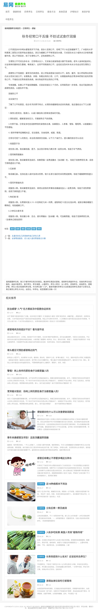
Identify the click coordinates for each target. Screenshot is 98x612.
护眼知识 (74, 11)
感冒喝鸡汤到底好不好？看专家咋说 (25, 329)
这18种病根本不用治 (56, 483)
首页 (7, 11)
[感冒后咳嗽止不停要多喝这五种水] (21, 466)
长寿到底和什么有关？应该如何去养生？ (67, 556)
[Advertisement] (49, 260)
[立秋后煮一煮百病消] (21, 516)
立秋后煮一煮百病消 (56, 508)
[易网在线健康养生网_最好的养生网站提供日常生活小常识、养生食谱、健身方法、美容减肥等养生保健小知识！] (14, 4)
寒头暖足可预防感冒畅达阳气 (22, 350)
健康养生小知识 (53, 608)
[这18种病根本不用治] (21, 491)
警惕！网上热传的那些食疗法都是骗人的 (28, 370)
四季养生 (28, 11)
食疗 (12, 229)
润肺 (17, 229)
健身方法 (51, 11)
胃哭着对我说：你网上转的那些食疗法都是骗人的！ (33, 391)
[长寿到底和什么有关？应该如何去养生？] (21, 564)
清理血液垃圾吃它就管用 (58, 580)
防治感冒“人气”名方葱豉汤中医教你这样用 (29, 308)
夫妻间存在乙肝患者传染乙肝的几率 (26, 236)
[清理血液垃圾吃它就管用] (21, 588)
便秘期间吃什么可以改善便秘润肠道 (55, 411)
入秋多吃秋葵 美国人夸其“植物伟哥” (64, 532)
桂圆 (28, 229)
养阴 (39, 229)
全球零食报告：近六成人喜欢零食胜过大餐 (29, 238)
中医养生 (9, 19)
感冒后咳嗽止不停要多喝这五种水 (54, 458)
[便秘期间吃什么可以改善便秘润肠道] (21, 419)
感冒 (33, 229)
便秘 (33, 28)
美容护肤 (86, 11)
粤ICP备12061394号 (66, 608)
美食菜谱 (63, 11)
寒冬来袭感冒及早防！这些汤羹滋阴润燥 (28, 437)
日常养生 (40, 11)
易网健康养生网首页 (13, 28)
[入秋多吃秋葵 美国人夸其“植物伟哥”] (21, 540)
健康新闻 (17, 11)
